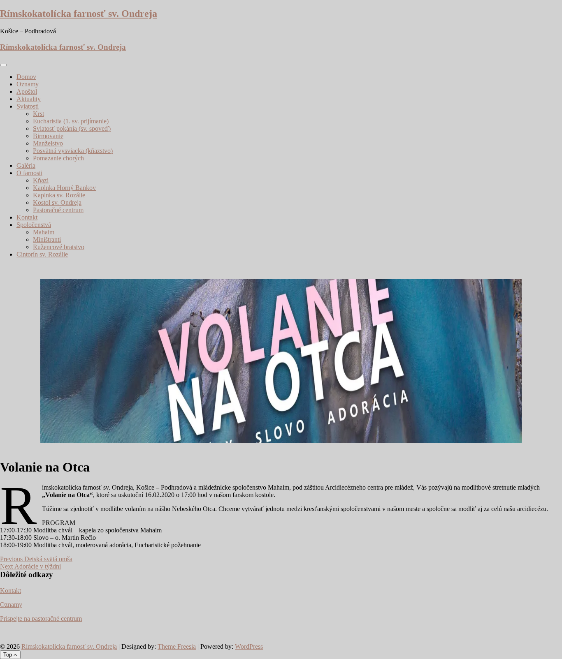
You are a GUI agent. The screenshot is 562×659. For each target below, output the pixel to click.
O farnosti (29, 172)
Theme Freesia (177, 646)
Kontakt (26, 217)
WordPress (249, 646)
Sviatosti (27, 106)
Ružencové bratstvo (58, 246)
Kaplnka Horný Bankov (64, 187)
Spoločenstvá (33, 224)
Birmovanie (48, 135)
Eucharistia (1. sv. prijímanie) (71, 121)
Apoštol (26, 91)
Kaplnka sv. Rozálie (59, 195)
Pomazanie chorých (58, 158)
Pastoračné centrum (58, 209)
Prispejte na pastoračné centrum (41, 618)
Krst (38, 113)
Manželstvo (48, 143)
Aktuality (28, 98)
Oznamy (27, 84)
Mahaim (43, 232)
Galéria (25, 165)
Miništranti (47, 239)
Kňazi (41, 180)
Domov (26, 76)
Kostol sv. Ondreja (57, 202)
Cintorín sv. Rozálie (42, 254)
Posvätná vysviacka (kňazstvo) (73, 150)
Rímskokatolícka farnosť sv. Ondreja (78, 13)
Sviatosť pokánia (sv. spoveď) (72, 128)
